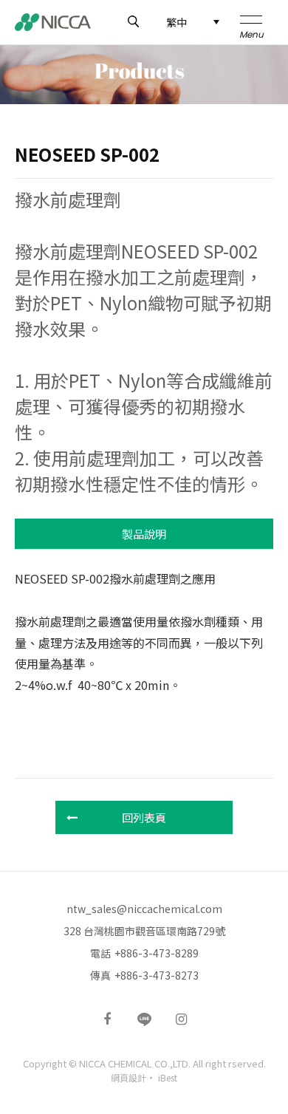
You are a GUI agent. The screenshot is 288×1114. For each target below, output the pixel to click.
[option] (144, 74)
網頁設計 (128, 1077)
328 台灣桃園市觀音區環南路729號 (144, 930)
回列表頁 (144, 817)
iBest (167, 1077)
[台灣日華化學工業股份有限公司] (53, 22)
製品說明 (144, 533)
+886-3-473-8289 (156, 953)
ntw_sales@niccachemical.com (144, 908)
